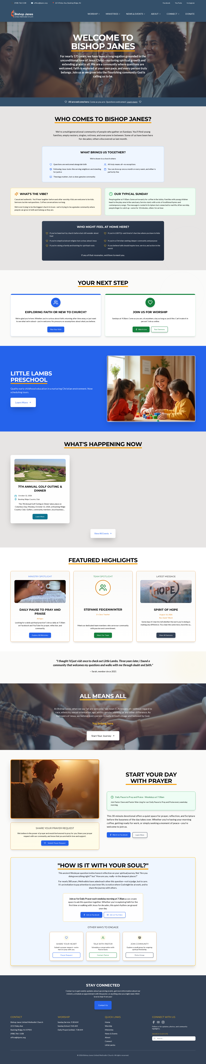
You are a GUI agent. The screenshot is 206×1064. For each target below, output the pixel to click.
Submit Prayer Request (57, 843)
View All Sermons (166, 635)
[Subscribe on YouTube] (158, 1022)
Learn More (40, 517)
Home (107, 1022)
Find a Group (139, 955)
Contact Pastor (103, 955)
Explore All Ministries (40, 635)
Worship (108, 1026)
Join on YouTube (116, 915)
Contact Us (103, 1005)
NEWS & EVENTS (134, 14)
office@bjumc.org (18, 1037)
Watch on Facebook (120, 835)
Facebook (166, 3)
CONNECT (172, 14)
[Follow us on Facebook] (153, 1022)
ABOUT (154, 14)
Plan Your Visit (55, 329)
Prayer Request (66, 955)
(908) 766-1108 (17, 1033)
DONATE (190, 14)
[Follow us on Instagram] (163, 1022)
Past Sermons (159, 329)
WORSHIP (93, 14)
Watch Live (142, 329)
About (107, 1037)
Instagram (191, 3)
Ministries (109, 1030)
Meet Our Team (103, 635)
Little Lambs (110, 1045)
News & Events (111, 1033)
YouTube (178, 3)
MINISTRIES (112, 14)
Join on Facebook (92, 915)
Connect (108, 1041)
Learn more (132, 102)
